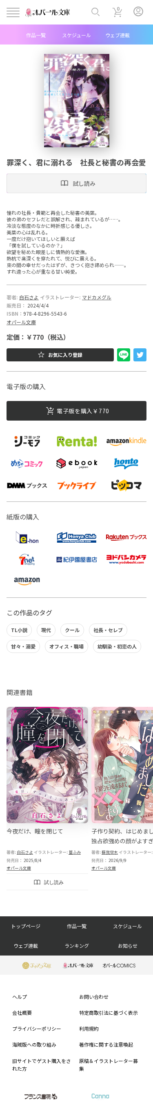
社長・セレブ (108, 629)
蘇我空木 (110, 852)
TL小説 (19, 629)
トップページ (25, 925)
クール (72, 629)
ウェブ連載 (117, 34)
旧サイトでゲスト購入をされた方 (41, 1064)
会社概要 (22, 1012)
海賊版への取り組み (34, 1044)
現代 (46, 629)
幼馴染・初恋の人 (117, 646)
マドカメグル (96, 297)
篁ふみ (75, 852)
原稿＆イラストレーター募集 (108, 1064)
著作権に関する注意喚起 (106, 1044)
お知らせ (127, 945)
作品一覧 (36, 34)
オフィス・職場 (66, 646)
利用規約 (89, 1028)
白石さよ (29, 297)
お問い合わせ (94, 996)
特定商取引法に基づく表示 (108, 1012)
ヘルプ (19, 996)
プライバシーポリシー (36, 1028)
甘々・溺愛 (23, 646)
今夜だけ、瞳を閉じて (35, 831)
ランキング (76, 945)
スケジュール (76, 34)
